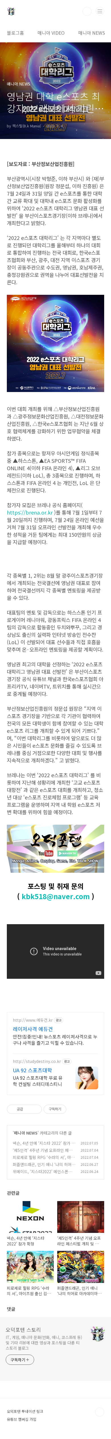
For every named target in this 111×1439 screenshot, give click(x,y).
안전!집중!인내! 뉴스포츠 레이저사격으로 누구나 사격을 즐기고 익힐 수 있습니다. (55, 1039)
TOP (99, 1412)
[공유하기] (28, 1109)
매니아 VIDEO (51, 32)
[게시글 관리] (35, 1109)
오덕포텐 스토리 (23, 1329)
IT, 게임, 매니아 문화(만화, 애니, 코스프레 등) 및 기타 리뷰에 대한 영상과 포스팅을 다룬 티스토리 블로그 (44, 1342)
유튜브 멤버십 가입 (21, 1419)
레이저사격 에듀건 (33, 1028)
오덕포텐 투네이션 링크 (25, 1411)
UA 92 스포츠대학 (32, 1070)
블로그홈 (15, 32)
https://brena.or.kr (30, 512)
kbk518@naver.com (56, 896)
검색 (87, 11)
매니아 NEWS (91, 32)
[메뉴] (100, 11)
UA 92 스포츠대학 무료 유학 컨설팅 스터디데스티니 (38, 1080)
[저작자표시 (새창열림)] (68, 1109)
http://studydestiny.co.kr (37, 1061)
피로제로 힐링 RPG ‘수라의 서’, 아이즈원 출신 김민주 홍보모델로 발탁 (44, 1160)
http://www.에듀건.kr (33, 1020)
